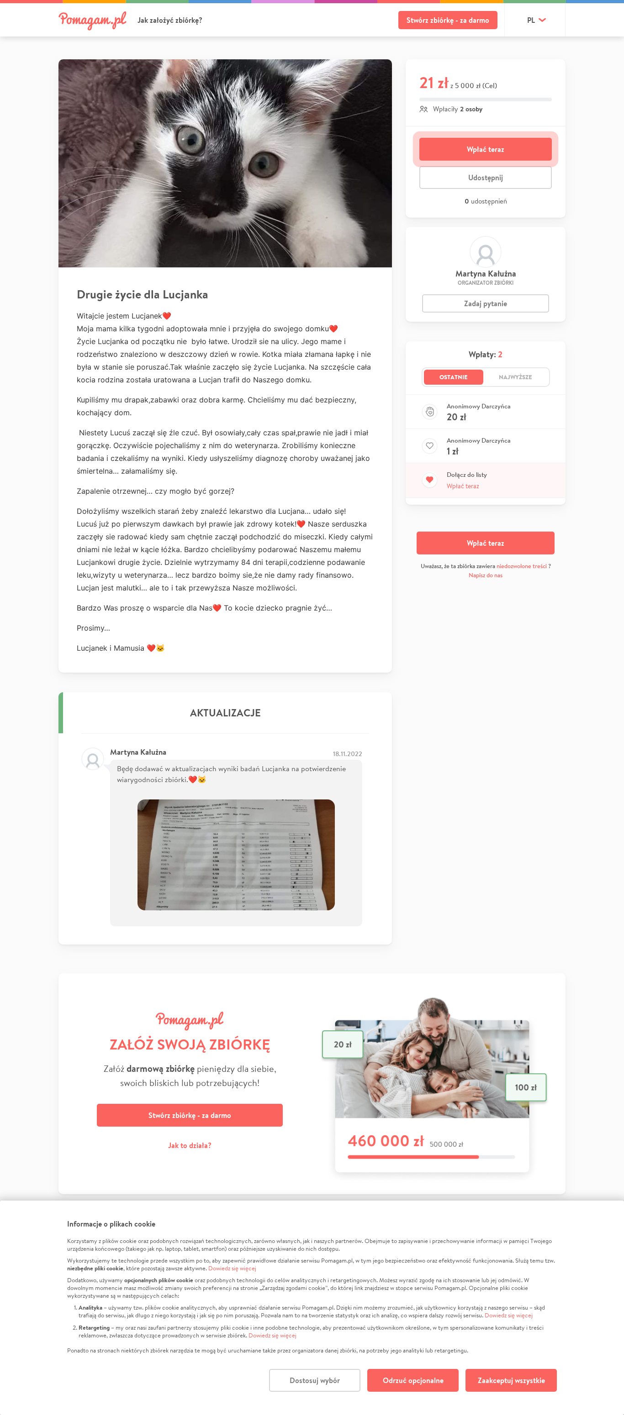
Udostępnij (485, 177)
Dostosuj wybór (315, 1380)
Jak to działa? (190, 1145)
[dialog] (312, 1308)
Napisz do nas (485, 575)
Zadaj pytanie (485, 303)
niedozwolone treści (522, 566)
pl (531, 20)
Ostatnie (453, 377)
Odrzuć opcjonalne (413, 1380)
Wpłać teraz (485, 149)
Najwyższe (515, 377)
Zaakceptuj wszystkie (511, 1380)
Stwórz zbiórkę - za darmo (448, 20)
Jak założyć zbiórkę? (169, 20)
